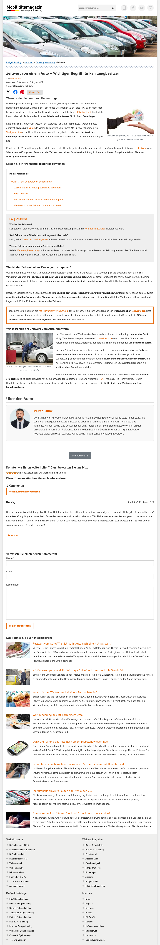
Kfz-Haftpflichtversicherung (53, 310)
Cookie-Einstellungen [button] (95, 940)
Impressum (90, 935)
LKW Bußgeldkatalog (18, 899)
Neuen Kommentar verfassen (24, 491)
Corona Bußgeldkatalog (19, 935)
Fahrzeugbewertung (45, 62)
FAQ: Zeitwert (21, 193)
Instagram (150, 8)
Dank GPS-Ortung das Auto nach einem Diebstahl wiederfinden (71, 741)
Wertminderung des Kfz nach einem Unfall (58, 715)
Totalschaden (138, 310)
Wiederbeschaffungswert (34, 239)
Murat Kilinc (15, 78)
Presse (88, 912)
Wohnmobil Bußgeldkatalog (21, 931)
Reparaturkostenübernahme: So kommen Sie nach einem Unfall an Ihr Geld (78, 764)
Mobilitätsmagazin (26, 8)
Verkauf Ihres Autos (95, 228)
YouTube (141, 8)
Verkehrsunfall (15, 863)
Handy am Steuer (93, 868)
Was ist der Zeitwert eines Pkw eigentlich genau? (39, 199)
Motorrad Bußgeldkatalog (20, 926)
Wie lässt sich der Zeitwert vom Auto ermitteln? (38, 205)
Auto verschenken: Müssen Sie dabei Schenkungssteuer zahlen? (71, 813)
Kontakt (88, 922)
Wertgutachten (14, 132)
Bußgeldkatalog (13, 62)
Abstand (89, 877)
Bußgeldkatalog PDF (18, 859)
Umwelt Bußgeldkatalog (20, 908)
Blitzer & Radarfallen (94, 845)
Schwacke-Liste (103, 338)
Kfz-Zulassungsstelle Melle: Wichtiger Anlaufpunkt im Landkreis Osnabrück (78, 670)
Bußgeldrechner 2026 (19, 845)
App (124, 8)
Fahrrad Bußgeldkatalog (20, 903)
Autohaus (28, 62)
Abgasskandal (91, 859)
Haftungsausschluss (94, 926)
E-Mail (10, 571)
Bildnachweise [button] (80, 455)
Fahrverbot (14, 877)
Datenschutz (91, 931)
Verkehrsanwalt (16, 868)
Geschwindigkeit (92, 863)
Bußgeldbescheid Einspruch (22, 850)
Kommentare (34, 92)
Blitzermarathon (16, 872)
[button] (8, 92)
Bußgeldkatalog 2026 (34, 10)
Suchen (113, 8)
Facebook (133, 8)
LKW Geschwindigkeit (95, 886)
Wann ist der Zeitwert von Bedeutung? (31, 181)
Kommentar (12, 584)
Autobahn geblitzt (17, 886)
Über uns (89, 908)
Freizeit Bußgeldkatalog (20, 917)
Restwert (142, 148)
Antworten (13, 535)
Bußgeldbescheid (17, 854)
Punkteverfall (91, 854)
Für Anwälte (90, 917)
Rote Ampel (90, 872)
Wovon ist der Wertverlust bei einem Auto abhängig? (65, 692)
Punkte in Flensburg (94, 850)
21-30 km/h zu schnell (19, 881)
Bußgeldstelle (91, 881)
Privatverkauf (84, 112)
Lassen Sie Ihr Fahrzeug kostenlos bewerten (37, 187)
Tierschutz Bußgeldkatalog (21, 912)
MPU (24, 877)
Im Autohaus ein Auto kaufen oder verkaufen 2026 (63, 791)
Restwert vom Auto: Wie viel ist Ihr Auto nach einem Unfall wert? (72, 643)
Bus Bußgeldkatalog (18, 922)
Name (10, 558)
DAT (102, 378)
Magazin (89, 903)
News (87, 899)
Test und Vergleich (17, 940)
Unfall (32, 127)
